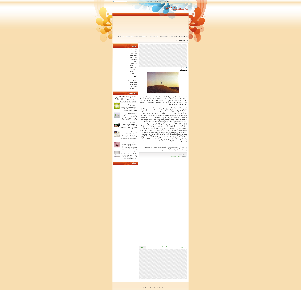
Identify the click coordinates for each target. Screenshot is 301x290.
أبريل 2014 (134, 63)
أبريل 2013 (134, 88)
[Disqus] (163, 181)
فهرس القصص (149, 1)
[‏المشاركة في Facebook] (179, 154)
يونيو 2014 (134, 59)
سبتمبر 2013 (134, 78)
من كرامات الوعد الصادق (183, 40)
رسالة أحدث (183, 247)
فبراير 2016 (134, 57)
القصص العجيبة (155, 36)
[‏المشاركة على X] (181, 154)
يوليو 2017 (134, 51)
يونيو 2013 (134, 84)
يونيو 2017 (134, 53)
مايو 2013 (135, 86)
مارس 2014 (134, 65)
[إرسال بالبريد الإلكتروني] (184, 154)
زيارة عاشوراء (130, 36)
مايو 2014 (135, 61)
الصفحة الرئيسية (166, 1)
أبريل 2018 (134, 49)
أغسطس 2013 (133, 80)
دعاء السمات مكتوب (132, 104)
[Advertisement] (151, 23)
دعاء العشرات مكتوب (132, 151)
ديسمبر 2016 (134, 55)
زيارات (136, 36)
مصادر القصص (157, 1)
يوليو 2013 (134, 82)
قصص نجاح (121, 36)
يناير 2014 (135, 69)
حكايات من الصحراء (145, 36)
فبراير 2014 (134, 67)
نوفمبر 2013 (134, 73)
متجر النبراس (139, 287)
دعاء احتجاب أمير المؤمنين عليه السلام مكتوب (127, 96)
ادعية (172, 36)
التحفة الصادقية (165, 36)
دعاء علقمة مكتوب (133, 122)
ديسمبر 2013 (134, 71)
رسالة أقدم (142, 247)
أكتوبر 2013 (134, 76)
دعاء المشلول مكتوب (132, 113)
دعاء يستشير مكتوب (132, 142)
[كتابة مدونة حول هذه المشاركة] (182, 154)
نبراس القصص (177, 7)
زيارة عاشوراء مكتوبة (132, 131)
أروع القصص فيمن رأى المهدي (182, 36)
